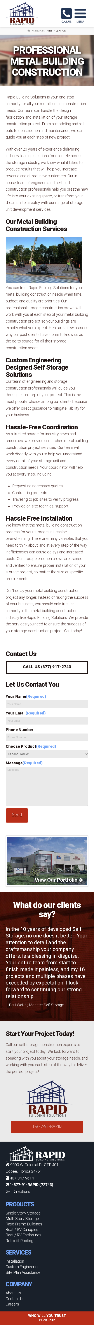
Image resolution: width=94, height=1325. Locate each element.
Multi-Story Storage (22, 1218)
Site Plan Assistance (23, 1272)
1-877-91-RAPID (47, 1126)
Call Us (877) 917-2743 (47, 666)
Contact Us (15, 1298)
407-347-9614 (21, 1178)
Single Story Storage (23, 1213)
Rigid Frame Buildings (24, 1224)
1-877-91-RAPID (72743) (31, 1184)
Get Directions (18, 1191)
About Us (13, 1293)
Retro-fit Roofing (19, 1240)
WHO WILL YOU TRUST (47, 1318)
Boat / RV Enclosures (23, 1235)
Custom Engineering (23, 1266)
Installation (15, 1261)
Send (17, 814)
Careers (12, 1304)
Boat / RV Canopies (22, 1229)
